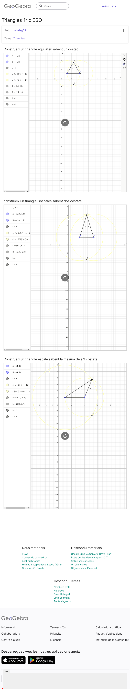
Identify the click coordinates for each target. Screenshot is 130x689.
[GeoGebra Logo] (17, 6)
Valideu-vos (109, 6)
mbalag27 (20, 30)
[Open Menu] (124, 6)
